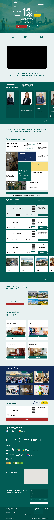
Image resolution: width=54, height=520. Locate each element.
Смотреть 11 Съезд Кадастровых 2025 (40, 368)
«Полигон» (46, 518)
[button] (32, 26)
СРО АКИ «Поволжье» (15, 3)
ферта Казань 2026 (26, 511)
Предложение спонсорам (27, 514)
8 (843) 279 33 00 (33, 338)
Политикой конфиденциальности (41, 500)
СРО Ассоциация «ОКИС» (8, 512)
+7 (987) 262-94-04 (37, 512)
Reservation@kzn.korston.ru (43, 338)
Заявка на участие (26, 512)
